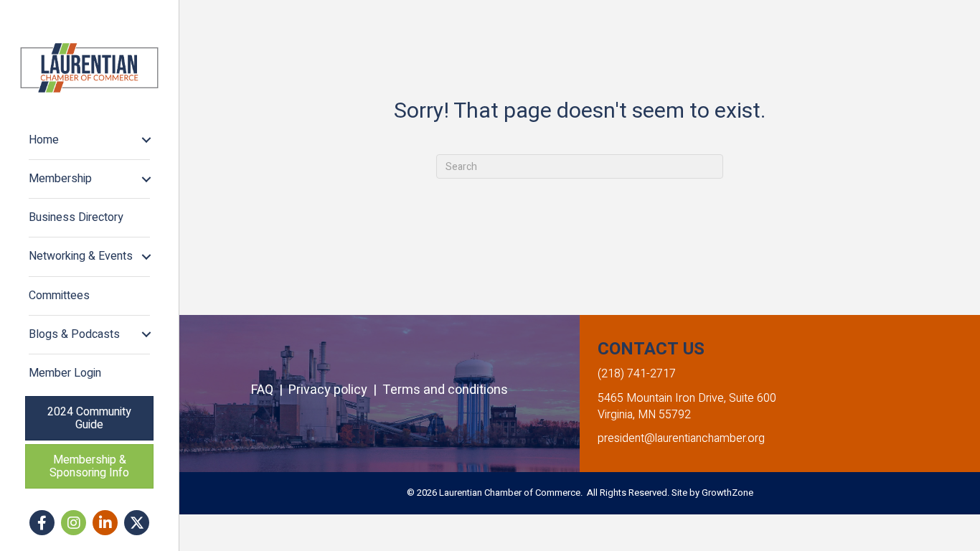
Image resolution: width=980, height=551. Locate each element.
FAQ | (269, 390)
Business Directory (76, 217)
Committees (59, 295)
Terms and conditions (445, 390)
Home (44, 140)
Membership (60, 178)
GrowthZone (727, 492)
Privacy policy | (335, 390)
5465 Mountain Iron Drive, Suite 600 (687, 398)
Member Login (65, 373)
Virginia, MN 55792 (644, 414)
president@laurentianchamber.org (681, 438)
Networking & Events (81, 256)
